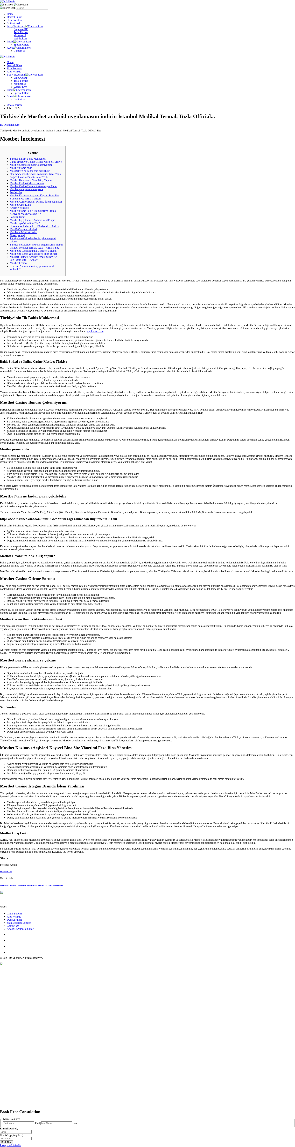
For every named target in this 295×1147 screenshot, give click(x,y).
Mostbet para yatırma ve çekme (26, 189)
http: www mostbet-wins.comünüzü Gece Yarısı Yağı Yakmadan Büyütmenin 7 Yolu (35, 175)
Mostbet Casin (6, 872)
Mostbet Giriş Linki (20, 204)
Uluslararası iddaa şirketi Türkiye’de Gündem (34, 226)
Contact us (19, 50)
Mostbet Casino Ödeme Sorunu (27, 183)
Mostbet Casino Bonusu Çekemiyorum (31, 164)
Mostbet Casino (18, 263)
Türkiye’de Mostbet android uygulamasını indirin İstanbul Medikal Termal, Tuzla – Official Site (36, 246)
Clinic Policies (14, 913)
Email (9, 1128)
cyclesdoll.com (95, 331)
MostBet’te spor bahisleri (23, 229)
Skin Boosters (14, 20)
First (37, 1123)
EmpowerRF (21, 29)
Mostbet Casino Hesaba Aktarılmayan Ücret (33, 186)
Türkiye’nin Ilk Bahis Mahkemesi (28, 158)
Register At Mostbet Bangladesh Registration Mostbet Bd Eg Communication (31, 885)
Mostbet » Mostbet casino (23, 232)
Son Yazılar (16, 192)
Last (75, 1123)
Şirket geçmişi (17, 235)
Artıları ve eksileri (19, 207)
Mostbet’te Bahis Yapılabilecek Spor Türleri (33, 253)
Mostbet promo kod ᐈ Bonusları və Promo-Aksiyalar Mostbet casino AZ (33, 212)
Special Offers (21, 44)
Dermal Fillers (14, 17)
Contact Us (13, 925)
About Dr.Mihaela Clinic (20, 928)
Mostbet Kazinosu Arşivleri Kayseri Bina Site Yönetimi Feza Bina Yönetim (34, 197)
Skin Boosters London (19, 922)
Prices (10, 41)
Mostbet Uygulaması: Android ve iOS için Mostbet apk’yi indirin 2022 (32, 222)
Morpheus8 (20, 35)
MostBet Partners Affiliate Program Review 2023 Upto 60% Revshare (33, 258)
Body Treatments (16, 26)
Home (10, 13)
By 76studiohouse (9, 124)
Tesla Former (21, 32)
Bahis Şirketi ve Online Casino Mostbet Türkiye (36, 161)
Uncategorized (15, 104)
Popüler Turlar (17, 216)
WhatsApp (11, 1135)
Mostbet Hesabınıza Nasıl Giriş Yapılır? (31, 180)
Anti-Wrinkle (14, 23)
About (10, 47)
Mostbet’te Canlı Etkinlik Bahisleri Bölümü (33, 250)
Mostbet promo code (21, 167)
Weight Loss (20, 38)
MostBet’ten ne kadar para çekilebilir (30, 170)
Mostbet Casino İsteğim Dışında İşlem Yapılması (36, 201)
